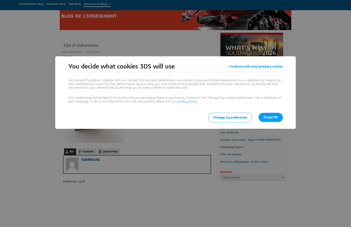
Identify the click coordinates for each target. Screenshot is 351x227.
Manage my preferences (230, 117)
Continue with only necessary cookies (256, 66)
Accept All (270, 117)
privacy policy (186, 101)
